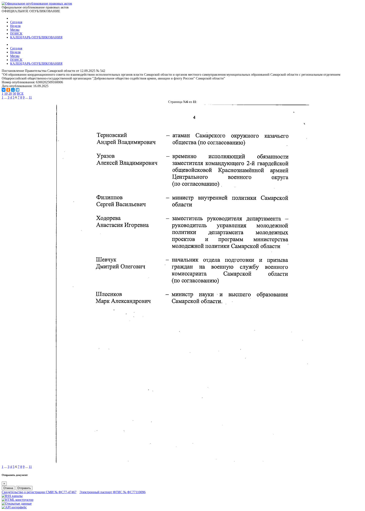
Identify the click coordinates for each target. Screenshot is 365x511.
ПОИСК (16, 33)
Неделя (15, 26)
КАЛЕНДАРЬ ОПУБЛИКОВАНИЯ (36, 37)
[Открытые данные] (17, 503)
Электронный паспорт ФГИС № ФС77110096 (112, 492)
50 (14, 93)
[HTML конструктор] (17, 499)
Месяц (14, 30)
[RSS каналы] (12, 496)
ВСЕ (20, 93)
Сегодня (16, 22)
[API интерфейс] (14, 507)
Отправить (24, 488)
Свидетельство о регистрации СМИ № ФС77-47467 (39, 492)
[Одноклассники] (8, 90)
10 (6, 93)
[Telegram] (17, 90)
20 (10, 93)
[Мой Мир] (13, 90)
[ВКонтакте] (3, 90)
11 (30, 97)
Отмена (8, 488)
